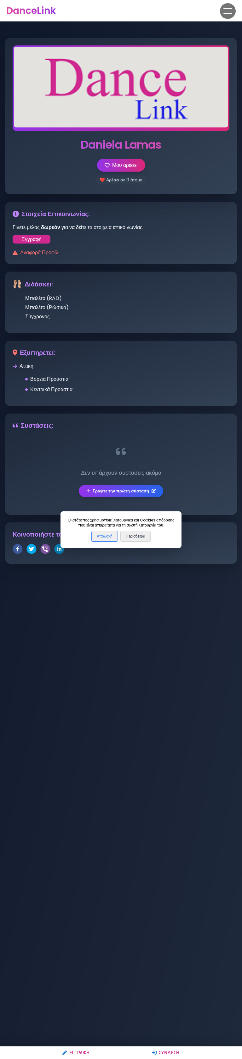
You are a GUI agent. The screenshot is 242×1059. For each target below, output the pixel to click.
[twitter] (31, 550)
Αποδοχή (104, 536)
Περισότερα (135, 536)
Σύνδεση (169, 1052)
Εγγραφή (79, 1052)
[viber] (45, 550)
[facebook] (18, 550)
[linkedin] (59, 550)
